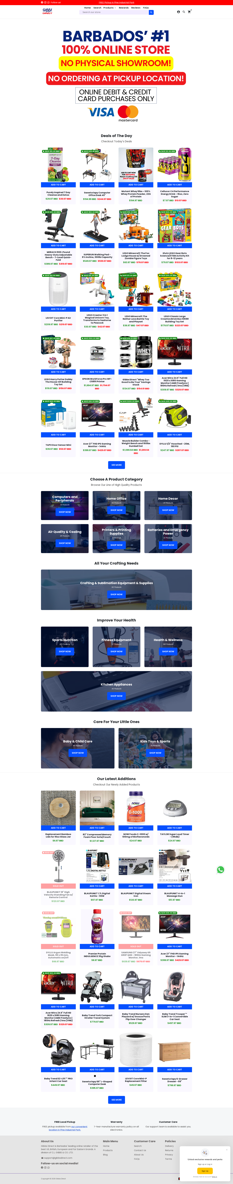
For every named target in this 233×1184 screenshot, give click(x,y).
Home (87, 7)
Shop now (65, 512)
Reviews (135, 7)
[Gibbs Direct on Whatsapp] (48, 2)
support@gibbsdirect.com (56, 1157)
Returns (169, 1150)
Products (109, 7)
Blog (105, 1154)
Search (97, 7)
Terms (168, 1159)
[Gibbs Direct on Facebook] (42, 2)
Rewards (124, 7)
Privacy (169, 1154)
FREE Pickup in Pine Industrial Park (116, 2)
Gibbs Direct (61, 1179)
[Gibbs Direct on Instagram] (45, 2)
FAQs (146, 7)
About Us (139, 1154)
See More (117, 465)
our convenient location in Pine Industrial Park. (68, 1128)
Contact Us (140, 1150)
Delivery (169, 1146)
